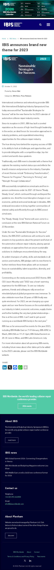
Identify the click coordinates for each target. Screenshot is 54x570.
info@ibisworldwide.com (14, 504)
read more (12, 440)
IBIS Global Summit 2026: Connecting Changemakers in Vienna (26, 460)
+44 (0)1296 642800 (13, 497)
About (29, 552)
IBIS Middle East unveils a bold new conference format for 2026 (26, 474)
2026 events (27, 406)
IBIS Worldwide (18, 552)
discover (11, 535)
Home (4, 39)
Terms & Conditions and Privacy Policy (20, 556)
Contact (37, 552)
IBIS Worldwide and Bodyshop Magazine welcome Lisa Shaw (26, 467)
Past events (41, 556)
